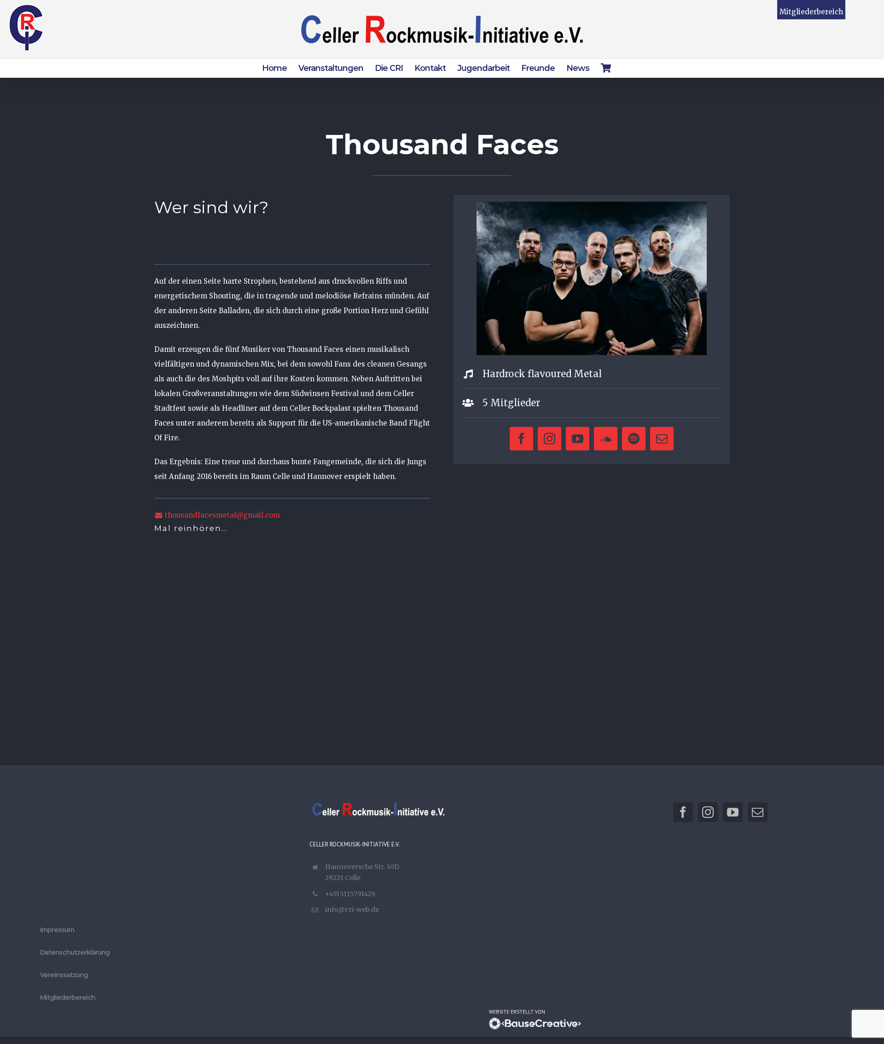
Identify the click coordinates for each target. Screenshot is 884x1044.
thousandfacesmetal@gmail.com (221, 515)
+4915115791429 (350, 894)
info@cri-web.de (352, 909)
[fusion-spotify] (634, 438)
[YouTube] (733, 812)
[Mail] (758, 812)
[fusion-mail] (662, 438)
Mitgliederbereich (811, 11)
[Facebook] (683, 812)
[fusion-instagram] (549, 438)
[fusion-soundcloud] (605, 438)
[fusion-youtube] (577, 438)
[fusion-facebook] (521, 438)
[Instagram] (708, 812)
